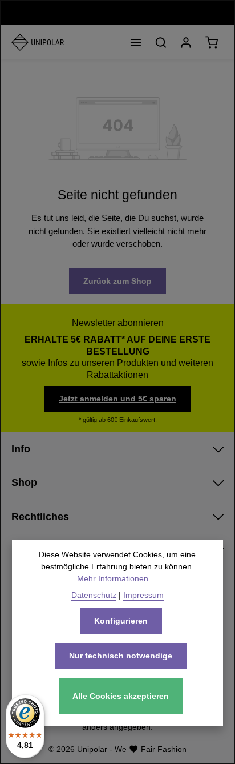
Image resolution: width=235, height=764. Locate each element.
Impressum (143, 595)
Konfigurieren (121, 620)
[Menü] (135, 42)
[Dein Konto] (186, 42)
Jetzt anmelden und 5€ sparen (117, 398)
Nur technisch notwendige (120, 655)
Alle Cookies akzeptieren (120, 696)
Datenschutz (93, 595)
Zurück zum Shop (117, 281)
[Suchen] (160, 42)
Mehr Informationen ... (117, 578)
